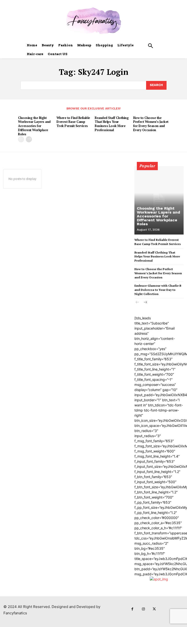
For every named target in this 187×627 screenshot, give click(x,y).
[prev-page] (21, 139)
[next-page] (29, 139)
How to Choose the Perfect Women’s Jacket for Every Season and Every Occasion (150, 124)
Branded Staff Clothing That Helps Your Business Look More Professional (112, 124)
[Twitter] (154, 609)
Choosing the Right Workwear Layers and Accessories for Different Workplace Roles (34, 126)
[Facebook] (132, 609)
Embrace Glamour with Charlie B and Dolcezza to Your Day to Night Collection (157, 290)
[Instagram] (143, 609)
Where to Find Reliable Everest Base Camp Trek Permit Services (73, 122)
